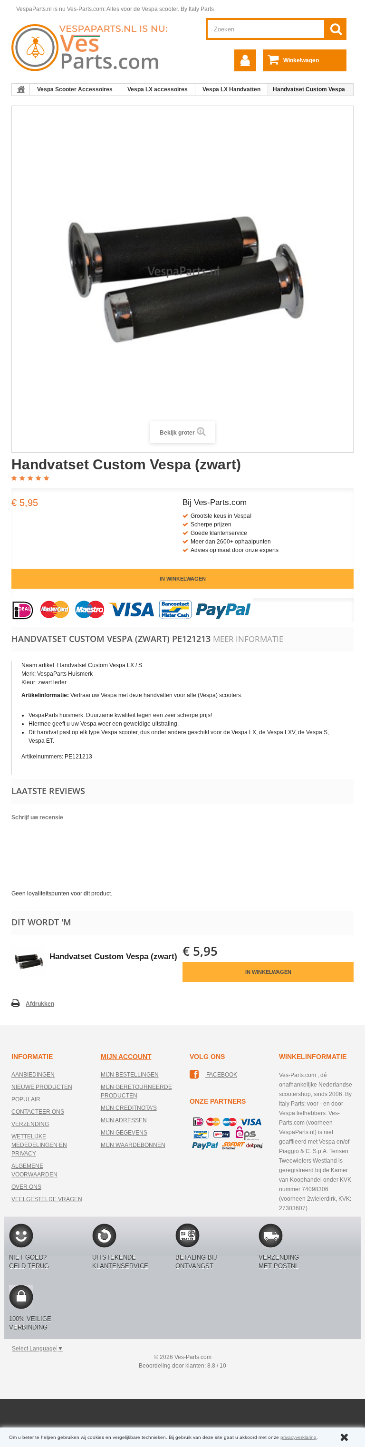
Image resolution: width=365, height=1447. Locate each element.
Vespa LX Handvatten (231, 89)
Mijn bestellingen (130, 1074)
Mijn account (126, 1056)
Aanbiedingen (33, 1074)
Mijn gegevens (124, 1132)
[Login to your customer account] (245, 60)
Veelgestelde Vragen (46, 1199)
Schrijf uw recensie (37, 817)
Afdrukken (40, 1003)
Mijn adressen (124, 1120)
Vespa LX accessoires (157, 89)
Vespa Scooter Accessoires (75, 89)
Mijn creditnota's (129, 1108)
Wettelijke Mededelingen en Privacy (39, 1145)
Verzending (30, 1124)
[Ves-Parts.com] (93, 47)
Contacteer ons (37, 1111)
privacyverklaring (298, 1437)
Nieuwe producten (41, 1087)
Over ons (26, 1187)
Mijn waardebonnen (133, 1145)
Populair (25, 1099)
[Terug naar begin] (21, 89)
